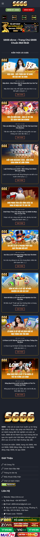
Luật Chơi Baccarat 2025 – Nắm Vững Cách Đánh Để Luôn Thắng (20, 170)
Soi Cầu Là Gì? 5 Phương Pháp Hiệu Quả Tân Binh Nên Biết (20, 255)
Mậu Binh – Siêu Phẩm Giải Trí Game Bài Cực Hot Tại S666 (20, 84)
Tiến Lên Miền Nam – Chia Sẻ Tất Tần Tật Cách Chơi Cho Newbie (20, 127)
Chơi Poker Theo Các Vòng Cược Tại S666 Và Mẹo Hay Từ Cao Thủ (20, 212)
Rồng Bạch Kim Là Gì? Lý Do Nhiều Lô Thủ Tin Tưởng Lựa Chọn (20, 384)
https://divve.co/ (17, 497)
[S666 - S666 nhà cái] (20, 3)
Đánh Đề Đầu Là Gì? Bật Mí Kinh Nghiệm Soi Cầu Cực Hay (20, 298)
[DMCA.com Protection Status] (8, 484)
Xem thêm (20, 94)
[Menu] (3, 3)
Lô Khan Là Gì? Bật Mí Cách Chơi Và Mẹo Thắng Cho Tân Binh (20, 341)
